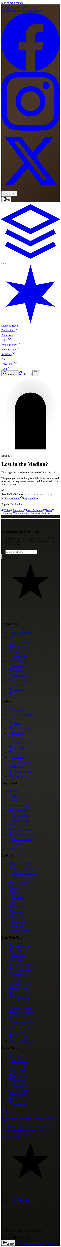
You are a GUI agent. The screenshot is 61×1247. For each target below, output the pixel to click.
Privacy (19, 1243)
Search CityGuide (11, 494)
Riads (48, 513)
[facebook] (30, 70)
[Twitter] (23, 1201)
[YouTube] (27, 1201)
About (33, 1243)
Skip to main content (12, 2)
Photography (22, 513)
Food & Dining (35, 510)
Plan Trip (27, 374)
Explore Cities (30, 498)
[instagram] (30, 129)
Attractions (18, 510)
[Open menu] (35, 373)
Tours (49, 510)
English (10, 1244)
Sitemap (49, 1243)
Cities (7, 510)
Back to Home (12, 498)
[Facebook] (15, 1201)
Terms (27, 1243)
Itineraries (37, 513)
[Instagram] (19, 1201)
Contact (41, 1243)
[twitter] (30, 189)
